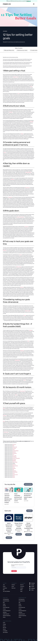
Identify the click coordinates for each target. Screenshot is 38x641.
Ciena (25, 380)
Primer (20, 254)
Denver (4, 625)
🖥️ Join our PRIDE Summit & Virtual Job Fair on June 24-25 (16, 1)
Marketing (4, 612)
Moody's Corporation (20, 217)
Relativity (12, 179)
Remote (4, 629)
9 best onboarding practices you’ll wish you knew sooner (18, 497)
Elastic (22, 133)
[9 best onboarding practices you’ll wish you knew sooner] (18, 489)
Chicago (4, 624)
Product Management (6, 610)
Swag (21, 591)
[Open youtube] (29, 586)
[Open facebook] (29, 583)
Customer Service (6, 600)
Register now (28, 1)
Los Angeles (5, 630)
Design (4, 604)
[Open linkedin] (29, 584)
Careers (21, 588)
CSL (28, 341)
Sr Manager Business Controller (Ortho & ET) (28, 527)
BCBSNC (4, 250)
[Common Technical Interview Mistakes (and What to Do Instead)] (9, 489)
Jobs (4, 584)
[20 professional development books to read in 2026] (28, 489)
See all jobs (29, 510)
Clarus (31, 86)
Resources (13, 588)
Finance (4, 609)
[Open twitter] (29, 590)
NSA (13, 445)
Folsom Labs (6, 432)
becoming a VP (22, 391)
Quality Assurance (6, 613)
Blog (4, 589)
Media (21, 589)
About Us (21, 584)
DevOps (4, 605)
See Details (9, 537)
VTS (18, 93)
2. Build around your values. (22, 50)
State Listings (19, 266)
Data (4, 602)
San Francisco (5, 632)
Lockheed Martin (28, 172)
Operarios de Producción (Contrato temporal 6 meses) (9, 528)
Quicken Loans (15, 474)
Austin (4, 622)
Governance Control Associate (18, 526)
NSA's (4, 421)
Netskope (22, 350)
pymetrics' (26, 226)
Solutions (13, 584)
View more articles (28, 484)
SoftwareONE (17, 360)
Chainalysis (10, 197)
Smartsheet (27, 187)
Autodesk (5, 31)
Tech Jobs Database (6, 591)
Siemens (21, 287)
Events (4, 586)
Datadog (30, 330)
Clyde (5, 152)
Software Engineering (6, 615)
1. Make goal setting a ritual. (9, 50)
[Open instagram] (29, 588)
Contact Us (22, 586)
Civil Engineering (6, 599)
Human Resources (6, 607)
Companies (5, 588)
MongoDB (31, 121)
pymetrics (14, 459)
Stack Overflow (27, 310)
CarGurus (4, 415)
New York (4, 627)
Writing (4, 617)
